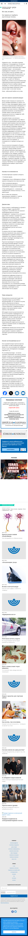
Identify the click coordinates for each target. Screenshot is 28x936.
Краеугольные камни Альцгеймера (9, 535)
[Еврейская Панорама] (14, 4)
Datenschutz (16, 928)
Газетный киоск (14, 0)
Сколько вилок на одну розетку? (13, 750)
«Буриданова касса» (9, 614)
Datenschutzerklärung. (5, 902)
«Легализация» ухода (9, 562)
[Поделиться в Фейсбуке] (5, 393)
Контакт (14, 880)
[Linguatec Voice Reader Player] (8, 4)
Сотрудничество (14, 872)
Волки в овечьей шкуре (10, 586)
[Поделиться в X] (11, 393)
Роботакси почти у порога (11, 639)
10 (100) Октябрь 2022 (6, 8)
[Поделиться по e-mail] (23, 393)
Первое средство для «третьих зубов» (12, 697)
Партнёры (14, 878)
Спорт (11, 510)
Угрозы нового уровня (9, 805)
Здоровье (14, 7)
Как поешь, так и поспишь (11, 722)
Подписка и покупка (14, 868)
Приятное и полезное (6, 7)
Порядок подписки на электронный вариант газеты (12, 819)
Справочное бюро (6, 509)
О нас (14, 866)
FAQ (14, 876)
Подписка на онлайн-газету (14, 870)
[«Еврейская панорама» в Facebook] (12, 911)
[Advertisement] (14, 490)
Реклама (14, 874)
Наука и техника (14, 509)
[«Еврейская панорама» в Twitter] (15, 911)
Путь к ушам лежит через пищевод (11, 667)
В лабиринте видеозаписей (11, 778)
